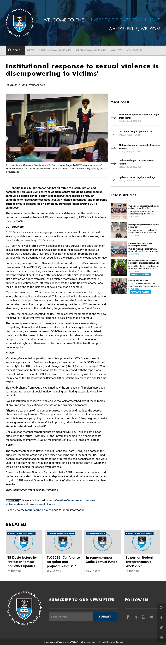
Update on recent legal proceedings (137, 177)
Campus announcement (21, 533)
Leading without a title (138, 280)
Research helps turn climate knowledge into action (140, 244)
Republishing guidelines (110, 641)
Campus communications (55, 50)
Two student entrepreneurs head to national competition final (143, 207)
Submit (105, 616)
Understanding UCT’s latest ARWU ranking (136, 162)
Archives (116, 50)
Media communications (91, 50)
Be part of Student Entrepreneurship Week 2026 (139, 562)
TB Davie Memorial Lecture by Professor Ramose (139, 147)
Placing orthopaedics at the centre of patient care (144, 226)
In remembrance (96, 533)
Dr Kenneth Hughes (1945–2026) (136, 131)
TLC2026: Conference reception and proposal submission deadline (63, 562)
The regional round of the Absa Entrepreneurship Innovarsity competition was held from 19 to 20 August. (142, 212)
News (30, 50)
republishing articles (38, 510)
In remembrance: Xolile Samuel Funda (102, 560)
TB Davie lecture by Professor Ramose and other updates (22, 562)
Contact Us (134, 50)
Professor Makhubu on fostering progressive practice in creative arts (143, 262)
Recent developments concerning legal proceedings (139, 116)
